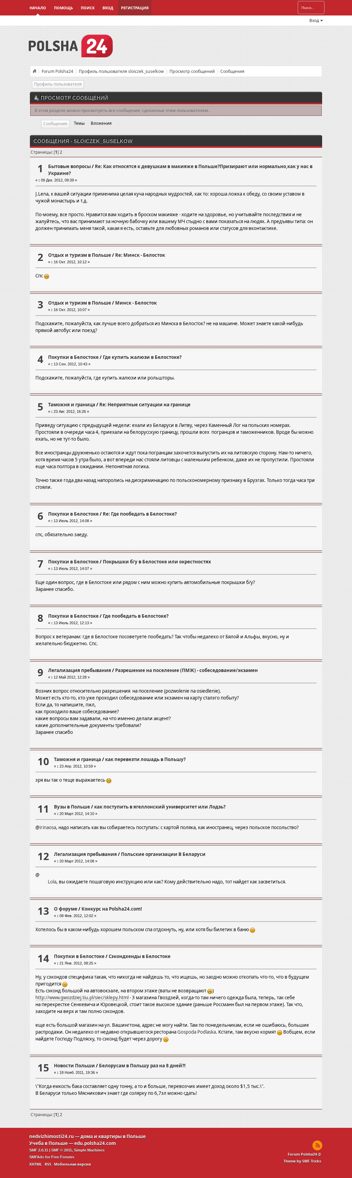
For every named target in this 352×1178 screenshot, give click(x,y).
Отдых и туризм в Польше (79, 255)
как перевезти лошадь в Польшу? (145, 759)
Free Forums (62, 1157)
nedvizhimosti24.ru (51, 1136)
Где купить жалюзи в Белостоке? (142, 357)
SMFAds (36, 1157)
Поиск (88, 7)
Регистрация (134, 7)
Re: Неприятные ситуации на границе (144, 404)
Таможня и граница (71, 404)
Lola (52, 882)
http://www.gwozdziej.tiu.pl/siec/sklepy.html (82, 997)
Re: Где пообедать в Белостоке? (140, 514)
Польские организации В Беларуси (163, 854)
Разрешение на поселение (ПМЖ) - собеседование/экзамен (186, 670)
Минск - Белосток (136, 303)
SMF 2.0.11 (38, 1150)
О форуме (65, 909)
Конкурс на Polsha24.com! (111, 909)
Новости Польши (74, 1066)
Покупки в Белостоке (73, 357)
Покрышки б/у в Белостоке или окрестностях (157, 562)
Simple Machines (89, 1150)
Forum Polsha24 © (304, 1154)
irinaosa (48, 827)
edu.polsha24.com (95, 1143)
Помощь (63, 7)
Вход (107, 7)
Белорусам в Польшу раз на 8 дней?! (142, 1066)
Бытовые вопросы (69, 166)
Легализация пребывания (79, 670)
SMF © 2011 (61, 1150)
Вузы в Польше (72, 807)
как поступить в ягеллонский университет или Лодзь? (160, 807)
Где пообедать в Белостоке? (135, 616)
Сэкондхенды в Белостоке (139, 956)
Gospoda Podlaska (196, 1032)
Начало (38, 7)
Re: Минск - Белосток (140, 255)
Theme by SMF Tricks (302, 1161)
